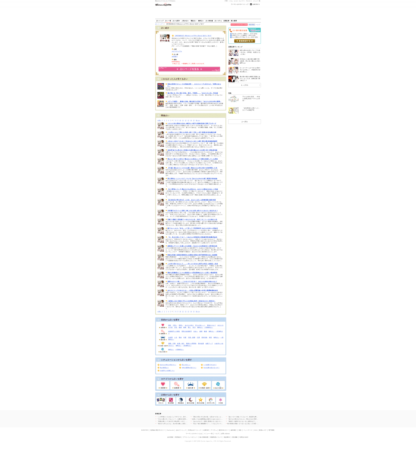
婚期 (200, 331)
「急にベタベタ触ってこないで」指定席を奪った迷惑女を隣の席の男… (250, 417)
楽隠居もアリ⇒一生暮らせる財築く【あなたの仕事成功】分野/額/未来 (192, 246)
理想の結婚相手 (187, 331)
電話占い (194, 21)
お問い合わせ (225, 433)
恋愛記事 (226, 21)
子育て (226, 1)
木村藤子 (175, 56)
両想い (181, 325)
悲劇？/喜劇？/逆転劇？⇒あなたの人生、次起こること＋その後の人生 (192, 219)
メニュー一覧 (256, 1)
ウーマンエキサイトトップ (240, 4)
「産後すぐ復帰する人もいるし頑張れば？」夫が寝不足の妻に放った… (250, 421)
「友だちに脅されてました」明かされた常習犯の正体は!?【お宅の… (249, 419)
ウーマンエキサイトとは (194, 433)
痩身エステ (262, 430)
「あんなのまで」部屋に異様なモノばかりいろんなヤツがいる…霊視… (215, 421)
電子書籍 (271, 430)
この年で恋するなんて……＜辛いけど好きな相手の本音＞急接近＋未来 (192, 264)
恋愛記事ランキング (235, 47)
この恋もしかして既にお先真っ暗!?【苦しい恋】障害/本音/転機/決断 (191, 132)
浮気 (175, 327)
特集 (230, 93)
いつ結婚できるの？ (210, 365)
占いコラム (218, 21)
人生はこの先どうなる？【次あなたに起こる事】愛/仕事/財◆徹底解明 (192, 141)
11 (183, 120)
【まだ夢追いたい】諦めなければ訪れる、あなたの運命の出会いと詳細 (192, 189)
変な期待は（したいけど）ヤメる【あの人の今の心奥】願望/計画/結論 (192, 178)
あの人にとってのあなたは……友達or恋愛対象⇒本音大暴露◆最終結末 (192, 290)
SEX (194, 327)
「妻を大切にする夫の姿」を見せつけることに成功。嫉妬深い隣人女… (215, 417)
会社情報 (170, 437)
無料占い (201, 21)
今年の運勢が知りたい (189, 367)
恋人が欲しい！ (200, 325)
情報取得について (216, 437)
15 (193, 120)
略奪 (184, 327)
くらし (231, 1)
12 (185, 120)
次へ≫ (198, 120)
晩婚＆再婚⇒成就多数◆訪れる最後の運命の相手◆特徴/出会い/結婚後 (192, 255)
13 (188, 120)
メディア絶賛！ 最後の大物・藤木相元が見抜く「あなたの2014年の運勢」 (194, 101)
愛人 (189, 327)
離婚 (205, 331)
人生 (175, 337)
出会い (195, 331)
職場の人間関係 (191, 343)
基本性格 (204, 337)
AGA (255, 430)
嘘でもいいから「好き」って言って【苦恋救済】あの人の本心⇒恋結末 (192, 228)
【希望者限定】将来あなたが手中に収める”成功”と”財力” (193, 35)
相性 (169, 325)
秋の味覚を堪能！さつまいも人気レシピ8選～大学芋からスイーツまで (250, 423)
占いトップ (160, 21)
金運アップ (209, 343)
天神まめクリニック (194, 430)
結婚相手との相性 (174, 331)
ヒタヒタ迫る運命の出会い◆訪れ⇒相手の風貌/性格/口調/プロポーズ (191, 123)
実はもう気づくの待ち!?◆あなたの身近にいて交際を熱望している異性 (192, 159)
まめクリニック (181, 430)
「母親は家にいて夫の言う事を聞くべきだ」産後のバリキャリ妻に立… (180, 421)
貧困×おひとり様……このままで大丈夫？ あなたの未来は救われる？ (192, 281)
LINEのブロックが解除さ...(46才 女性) (244, 35)
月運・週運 (191, 337)
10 (180, 120)
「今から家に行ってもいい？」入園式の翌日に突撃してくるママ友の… (180, 419)
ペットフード (247, 430)
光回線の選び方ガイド (157, 430)
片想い (175, 325)
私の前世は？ (164, 367)
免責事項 (227, 437)
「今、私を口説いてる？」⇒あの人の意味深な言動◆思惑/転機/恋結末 (192, 237)
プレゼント (249, 1)
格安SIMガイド (224, 430)
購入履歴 (234, 21)
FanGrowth (170, 430)
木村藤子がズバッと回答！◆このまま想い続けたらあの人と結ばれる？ (192, 210)
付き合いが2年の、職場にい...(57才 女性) (244, 34)
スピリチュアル (177, 51)
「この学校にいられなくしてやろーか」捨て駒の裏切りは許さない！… (180, 417)
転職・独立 (180, 343)
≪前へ (159, 120)
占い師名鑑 (209, 21)
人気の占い (185, 21)
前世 (210, 337)
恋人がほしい (186, 365)
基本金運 (201, 343)
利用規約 (178, 437)
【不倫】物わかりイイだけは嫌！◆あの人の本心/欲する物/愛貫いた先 (192, 168)
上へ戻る (244, 121)
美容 (240, 430)
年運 (184, 337)
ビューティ (242, 1)
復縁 (180, 327)
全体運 (170, 337)
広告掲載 (235, 437)
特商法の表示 (244, 437)
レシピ (236, 1)
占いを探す (176, 21)
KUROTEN (144, 430)
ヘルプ (258, 24)
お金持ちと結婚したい (167, 370)
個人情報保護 (203, 437)
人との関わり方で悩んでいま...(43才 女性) (245, 37)
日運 (198, 337)
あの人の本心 (189, 325)
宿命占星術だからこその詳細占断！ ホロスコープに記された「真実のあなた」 (194, 85)
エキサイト (256, 4)
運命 (180, 337)
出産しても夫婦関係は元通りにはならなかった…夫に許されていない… (215, 419)
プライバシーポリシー (190, 437)
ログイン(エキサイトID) (239, 24)
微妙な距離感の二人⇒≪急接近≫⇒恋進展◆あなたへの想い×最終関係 (192, 272)
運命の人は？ (211, 325)
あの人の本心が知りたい (168, 365)
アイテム (214, 430)
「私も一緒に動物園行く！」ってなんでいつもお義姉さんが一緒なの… (215, 423)
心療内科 (206, 430)
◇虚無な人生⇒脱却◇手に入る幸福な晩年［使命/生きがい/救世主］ (191, 301)
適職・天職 (172, 343)
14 (191, 120)
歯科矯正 (233, 430)
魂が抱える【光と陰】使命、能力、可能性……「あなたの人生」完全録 (192, 93)
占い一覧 (168, 21)
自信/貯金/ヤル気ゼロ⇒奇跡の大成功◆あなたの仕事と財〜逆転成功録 (192, 150)
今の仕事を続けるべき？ (211, 367)
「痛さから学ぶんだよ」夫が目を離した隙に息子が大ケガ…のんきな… (180, 423)
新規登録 (252, 24)
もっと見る (244, 85)
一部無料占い (208, 327)
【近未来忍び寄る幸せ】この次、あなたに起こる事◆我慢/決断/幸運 (191, 200)
